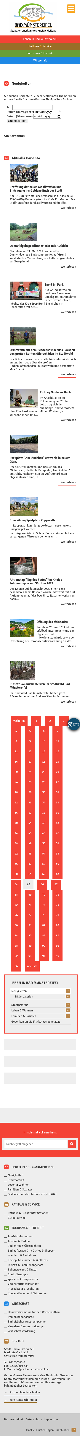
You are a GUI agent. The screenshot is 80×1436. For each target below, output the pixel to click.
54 (43, 853)
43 (57, 823)
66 (42, 884)
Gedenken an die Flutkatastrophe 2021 (35, 1021)
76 (16, 915)
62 (43, 874)
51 (57, 843)
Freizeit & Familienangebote (25, 1265)
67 (56, 884)
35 (57, 802)
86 (43, 935)
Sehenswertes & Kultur (23, 1269)
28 (16, 792)
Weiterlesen (68, 207)
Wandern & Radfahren (22, 1255)
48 (16, 843)
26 (43, 782)
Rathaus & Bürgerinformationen (28, 1213)
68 (16, 894)
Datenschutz (34, 1419)
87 (57, 935)
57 (29, 863)
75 (57, 905)
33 (29, 802)
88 (16, 945)
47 (57, 833)
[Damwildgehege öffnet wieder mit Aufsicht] (23, 232)
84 (16, 935)
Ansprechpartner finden (25, 1392)
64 (16, 884)
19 (57, 761)
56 (16, 863)
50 (43, 843)
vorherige (19, 720)
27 (57, 782)
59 (57, 863)
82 (43, 925)
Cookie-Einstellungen (40, 1430)
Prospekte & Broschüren (23, 1288)
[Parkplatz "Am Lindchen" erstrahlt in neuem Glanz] (24, 444)
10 (43, 741)
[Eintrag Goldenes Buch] (24, 398)
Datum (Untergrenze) (20, 112)
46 (43, 833)
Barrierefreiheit (14, 1419)
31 (57, 792)
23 (57, 772)
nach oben (63, 1430)
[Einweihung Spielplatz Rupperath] (24, 506)
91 (57, 945)
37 (29, 812)
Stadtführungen (18, 1274)
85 (29, 935)
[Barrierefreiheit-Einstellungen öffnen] (74, 724)
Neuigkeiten (19, 991)
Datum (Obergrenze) (20, 116)
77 (29, 915)
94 (43, 956)
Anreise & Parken (19, 1241)
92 (16, 956)
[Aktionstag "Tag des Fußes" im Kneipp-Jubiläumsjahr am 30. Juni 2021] (23, 566)
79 (57, 915)
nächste (32, 966)
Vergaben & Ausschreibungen (26, 1326)
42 (43, 823)
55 (57, 853)
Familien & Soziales (23, 1016)
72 (16, 905)
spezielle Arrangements (23, 1279)
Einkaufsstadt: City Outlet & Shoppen (31, 1250)
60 (16, 874)
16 (16, 761)
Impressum (51, 1419)
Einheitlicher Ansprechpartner (27, 1321)
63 (57, 874)
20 (16, 772)
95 (57, 956)
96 (16, 966)
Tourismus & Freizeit (40, 53)
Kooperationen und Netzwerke (27, 1293)
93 (29, 956)
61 (29, 874)
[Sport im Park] (26, 291)
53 (29, 853)
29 (29, 792)
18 (43, 761)
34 (43, 802)
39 (57, 812)
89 (29, 945)
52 (16, 853)
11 (57, 741)
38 (43, 812)
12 (16, 751)
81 (29, 925)
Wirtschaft (40, 60)
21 (29, 772)
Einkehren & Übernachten (24, 1245)
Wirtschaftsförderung (21, 1331)
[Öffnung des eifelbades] (22, 628)
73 (29, 905)
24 (16, 782)
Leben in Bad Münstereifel (40, 39)
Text (9, 107)
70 (43, 894)
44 (16, 833)
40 (16, 823)
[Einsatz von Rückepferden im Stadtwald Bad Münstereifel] (22, 670)
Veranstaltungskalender (23, 1284)
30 (43, 792)
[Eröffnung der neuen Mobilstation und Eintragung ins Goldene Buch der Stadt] (24, 173)
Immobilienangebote (21, 1317)
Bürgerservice (16, 1217)
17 (29, 761)
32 (16, 802)
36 (16, 812)
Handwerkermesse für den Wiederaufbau (34, 1312)
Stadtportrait (19, 1005)
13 (29, 751)
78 (43, 915)
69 (29, 894)
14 (43, 751)
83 (57, 925)
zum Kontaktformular (23, 1399)
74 (43, 905)
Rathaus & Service (40, 46)
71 (57, 894)
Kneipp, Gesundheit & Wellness (28, 1260)
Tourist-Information (20, 1236)
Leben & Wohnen (22, 1010)
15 (57, 751)
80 (16, 925)
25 (29, 782)
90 (43, 945)
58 (43, 863)
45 (29, 833)
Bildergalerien (24, 996)
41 (29, 823)
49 (29, 843)
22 (43, 772)
